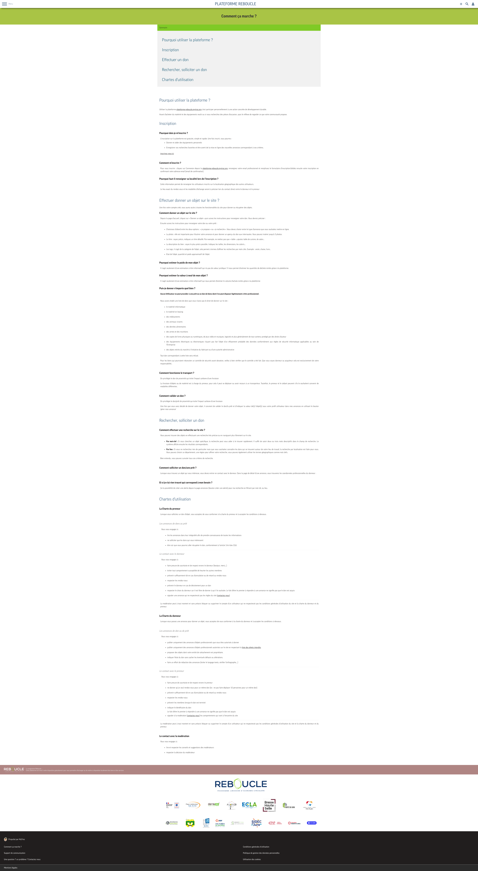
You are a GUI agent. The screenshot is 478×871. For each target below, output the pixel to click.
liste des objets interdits (251, 647)
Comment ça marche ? (13, 847)
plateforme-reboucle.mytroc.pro (189, 110)
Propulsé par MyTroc (16, 839)
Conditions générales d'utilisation (256, 847)
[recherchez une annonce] (467, 4)
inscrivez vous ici (167, 154)
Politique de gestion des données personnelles (261, 853)
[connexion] (473, 4)
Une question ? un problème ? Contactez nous (22, 859)
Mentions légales (10, 868)
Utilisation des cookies (252, 859)
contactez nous (223, 596)
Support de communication (14, 853)
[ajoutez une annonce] (461, 4)
